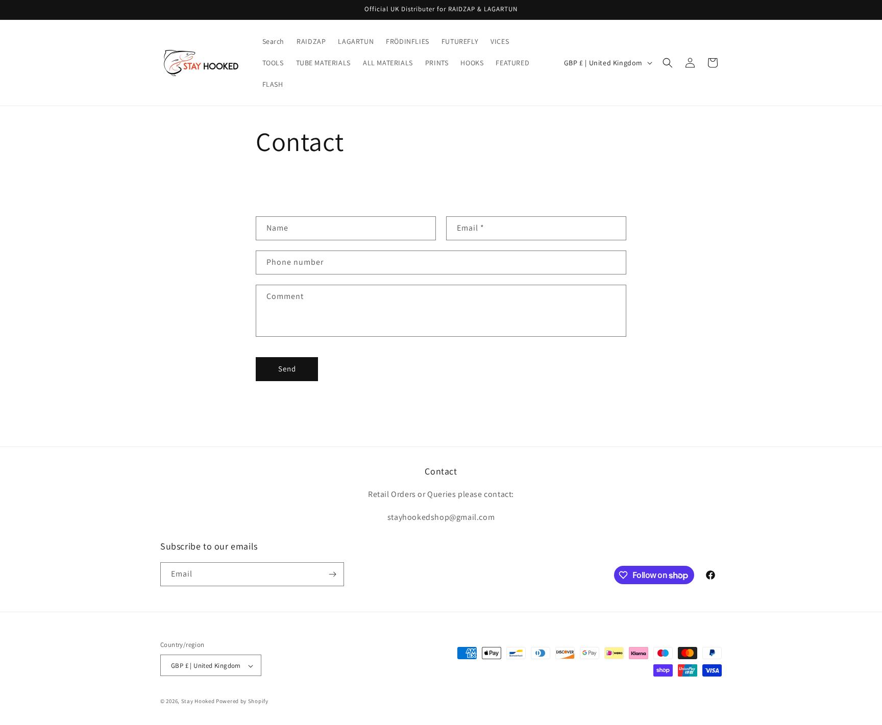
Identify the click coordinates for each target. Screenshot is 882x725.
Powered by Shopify (242, 701)
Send (287, 368)
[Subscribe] (332, 574)
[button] (667, 63)
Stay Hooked (198, 701)
